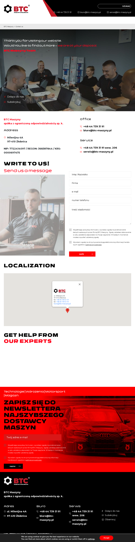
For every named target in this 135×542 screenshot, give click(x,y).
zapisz (12, 466)
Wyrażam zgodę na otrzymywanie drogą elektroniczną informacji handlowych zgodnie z (33, 459)
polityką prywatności (93, 245)
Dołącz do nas (15, 96)
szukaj (126, 6)
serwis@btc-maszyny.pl (120, 12)
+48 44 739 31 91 (64, 12)
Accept (106, 538)
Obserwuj (110, 519)
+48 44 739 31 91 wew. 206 (100, 147)
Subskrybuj (14, 102)
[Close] (79, 284)
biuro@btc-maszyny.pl (90, 12)
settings (91, 539)
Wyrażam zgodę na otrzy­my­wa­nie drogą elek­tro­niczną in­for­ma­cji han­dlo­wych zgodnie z (101, 243)
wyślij (81, 254)
